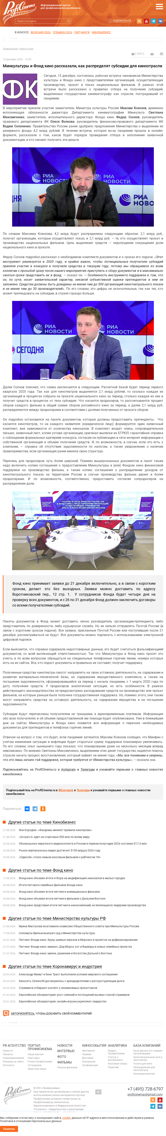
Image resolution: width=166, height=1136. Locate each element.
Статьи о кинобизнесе (115, 1058)
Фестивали (88, 1050)
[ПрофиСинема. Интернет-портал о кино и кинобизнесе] (19, 8)
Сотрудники (35, 1065)
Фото (61, 1057)
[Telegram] (35, 808)
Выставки (87, 1058)
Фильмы (64, 1062)
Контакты (8, 1065)
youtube (146, 21)
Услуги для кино (142, 1063)
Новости (8, 1050)
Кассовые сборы (117, 1063)
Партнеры (33, 1058)
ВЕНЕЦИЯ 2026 (41, 32)
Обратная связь (37, 1068)
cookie (66, 1117)
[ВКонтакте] (27, 808)
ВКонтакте (66, 790)
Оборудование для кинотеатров (144, 1069)
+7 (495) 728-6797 (145, 1089)
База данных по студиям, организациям (148, 1052)
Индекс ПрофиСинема (116, 1052)
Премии (86, 1054)
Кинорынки (88, 1061)
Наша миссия (36, 1054)
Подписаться (122, 20)
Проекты (8, 1054)
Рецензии (113, 1067)
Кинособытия (94, 1045)
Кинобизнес (101, 32)
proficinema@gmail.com (145, 1094)
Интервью (65, 1051)
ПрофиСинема (10, 48)
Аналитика (117, 1045)
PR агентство (14, 1045)
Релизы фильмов (67, 1067)
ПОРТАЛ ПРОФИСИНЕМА (40, 1047)
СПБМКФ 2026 (62, 32)
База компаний (146, 1045)
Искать (68, 21)
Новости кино (26, 48)
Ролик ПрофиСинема (40, 1061)
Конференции (90, 1065)
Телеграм (83, 790)
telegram (153, 21)
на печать (152, 54)
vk (160, 21)
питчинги (82, 32)
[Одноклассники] (42, 808)
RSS (139, 21)
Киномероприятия (144, 1073)
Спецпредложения (13, 1058)
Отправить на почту (161, 53)
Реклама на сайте (13, 1061)
